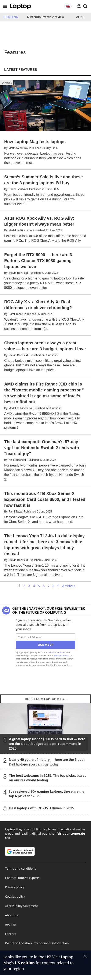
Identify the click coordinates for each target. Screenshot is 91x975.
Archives (68, 586)
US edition (25, 962)
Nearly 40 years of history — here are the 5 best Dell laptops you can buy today (46, 762)
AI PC (80, 17)
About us (11, 915)
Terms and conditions (20, 868)
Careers (10, 934)
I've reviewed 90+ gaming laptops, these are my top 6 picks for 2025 (46, 794)
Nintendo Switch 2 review (45, 17)
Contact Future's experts (22, 878)
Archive (10, 924)
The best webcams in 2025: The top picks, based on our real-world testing (48, 778)
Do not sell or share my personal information (37, 943)
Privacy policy (14, 887)
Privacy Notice (61, 655)
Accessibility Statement (21, 906)
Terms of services (57, 652)
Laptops (7, 82)
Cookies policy (15, 896)
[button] (5, 6)
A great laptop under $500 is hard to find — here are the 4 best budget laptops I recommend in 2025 (47, 743)
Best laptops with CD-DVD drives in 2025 (41, 808)
